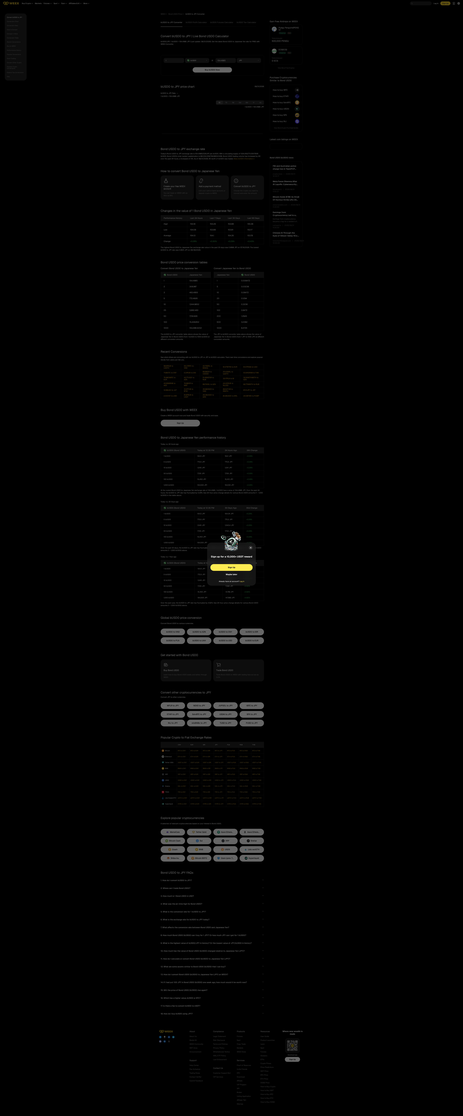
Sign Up (231, 567)
